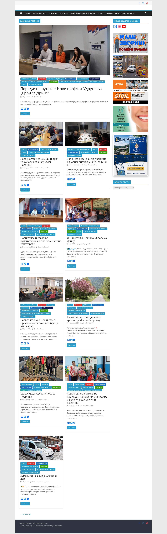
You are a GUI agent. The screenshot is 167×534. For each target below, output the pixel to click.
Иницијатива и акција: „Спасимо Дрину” (87, 239)
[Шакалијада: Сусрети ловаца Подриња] (41, 357)
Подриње (54, 82)
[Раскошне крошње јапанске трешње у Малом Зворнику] (87, 278)
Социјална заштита (97, 82)
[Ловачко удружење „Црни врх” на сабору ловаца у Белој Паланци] (41, 123)
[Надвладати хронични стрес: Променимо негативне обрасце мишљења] (41, 278)
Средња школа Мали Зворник (78, 314)
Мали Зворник (39, 13)
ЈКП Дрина (87, 305)
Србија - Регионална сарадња (39, 152)
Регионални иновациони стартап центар (74, 82)
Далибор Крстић (39, 97)
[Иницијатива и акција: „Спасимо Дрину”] (87, 199)
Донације (37, 226)
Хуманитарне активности (45, 234)
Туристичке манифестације (82, 13)
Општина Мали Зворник (39, 82)
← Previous (25, 514)
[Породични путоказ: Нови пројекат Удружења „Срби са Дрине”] (64, 26)
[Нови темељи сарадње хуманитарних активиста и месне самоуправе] (41, 199)
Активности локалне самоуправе (79, 149)
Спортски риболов (90, 231)
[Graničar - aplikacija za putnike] (130, 155)
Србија (24, 84)
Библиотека (26, 79)
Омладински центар (85, 308)
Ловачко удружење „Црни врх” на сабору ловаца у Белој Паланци (39, 161)
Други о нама (79, 384)
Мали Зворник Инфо (44, 168)
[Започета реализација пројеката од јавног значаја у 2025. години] (87, 123)
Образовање (94, 79)
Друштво (53, 13)
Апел (23, 226)
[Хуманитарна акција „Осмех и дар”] (41, 437)
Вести (27, 13)
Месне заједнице (40, 229)
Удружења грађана (35, 84)
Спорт (100, 13)
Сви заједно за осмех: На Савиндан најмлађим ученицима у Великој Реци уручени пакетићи (87, 398)
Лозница (51, 79)
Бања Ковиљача (27, 384)
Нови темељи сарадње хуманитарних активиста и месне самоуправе (40, 241)
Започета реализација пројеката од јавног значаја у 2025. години (87, 160)
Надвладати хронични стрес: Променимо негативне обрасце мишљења (39, 323)
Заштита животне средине (90, 226)
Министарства (83, 79)
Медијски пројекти (123, 13)
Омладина (25, 82)
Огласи (109, 13)
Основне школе (88, 387)
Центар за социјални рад (30, 472)
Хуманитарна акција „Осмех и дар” (38, 477)
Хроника (63, 13)
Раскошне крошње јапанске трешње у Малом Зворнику (84, 318)
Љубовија (59, 79)
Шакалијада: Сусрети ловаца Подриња (37, 395)
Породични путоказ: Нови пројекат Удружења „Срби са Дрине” (61, 90)
